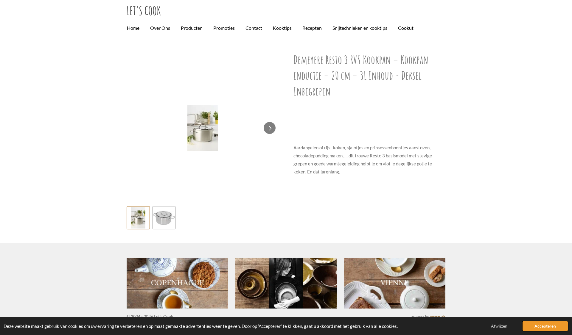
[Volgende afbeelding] (270, 128)
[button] (138, 217)
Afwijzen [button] (499, 326)
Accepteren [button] (545, 326)
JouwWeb (437, 316)
